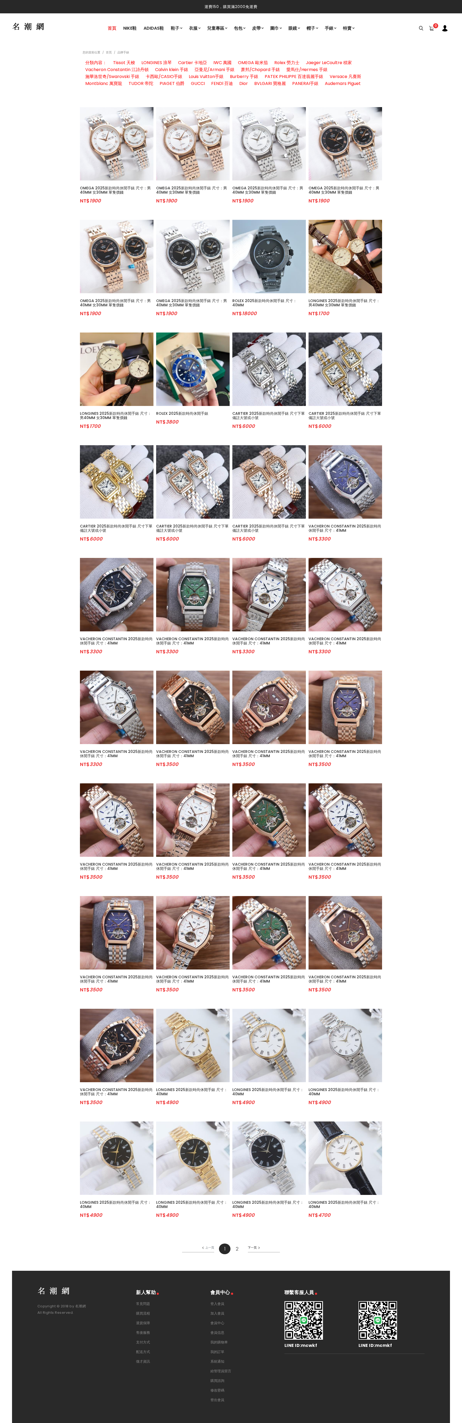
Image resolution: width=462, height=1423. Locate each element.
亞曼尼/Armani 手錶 (214, 70)
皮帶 (256, 28)
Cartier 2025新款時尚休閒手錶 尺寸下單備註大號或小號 (268, 415)
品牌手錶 (123, 52)
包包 (238, 28)
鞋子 (175, 28)
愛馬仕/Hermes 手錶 (307, 70)
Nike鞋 (130, 28)
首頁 (112, 28)
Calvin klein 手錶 (171, 70)
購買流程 (143, 1313)
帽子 (311, 28)
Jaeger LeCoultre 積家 (329, 63)
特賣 (347, 28)
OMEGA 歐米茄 (253, 63)
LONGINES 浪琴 (156, 63)
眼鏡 (292, 28)
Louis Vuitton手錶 (206, 76)
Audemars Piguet (343, 83)
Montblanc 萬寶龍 (103, 83)
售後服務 (143, 1332)
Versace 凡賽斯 (345, 76)
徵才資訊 (143, 1361)
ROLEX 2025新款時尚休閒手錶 (182, 413)
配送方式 (143, 1351)
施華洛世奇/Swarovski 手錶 (112, 76)
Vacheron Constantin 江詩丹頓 (117, 70)
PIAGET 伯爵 (172, 83)
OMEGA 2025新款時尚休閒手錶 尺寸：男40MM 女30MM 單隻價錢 (115, 190)
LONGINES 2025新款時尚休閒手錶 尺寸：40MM (192, 1092)
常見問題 (143, 1303)
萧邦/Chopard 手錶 (260, 70)
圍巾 (274, 28)
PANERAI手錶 (305, 83)
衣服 (193, 28)
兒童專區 (215, 28)
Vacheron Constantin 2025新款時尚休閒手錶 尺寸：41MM (345, 528)
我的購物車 (219, 1342)
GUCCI (198, 83)
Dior (243, 83)
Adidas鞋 (154, 28)
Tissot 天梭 (124, 63)
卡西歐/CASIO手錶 (164, 76)
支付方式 (143, 1342)
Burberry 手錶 (244, 76)
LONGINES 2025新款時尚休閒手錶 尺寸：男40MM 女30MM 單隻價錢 (344, 303)
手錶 (329, 28)
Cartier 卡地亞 (192, 63)
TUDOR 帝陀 (141, 83)
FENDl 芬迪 (222, 83)
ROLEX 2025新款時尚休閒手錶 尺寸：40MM (264, 303)
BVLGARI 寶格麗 (270, 83)
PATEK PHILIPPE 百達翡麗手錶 (294, 76)
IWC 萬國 (222, 63)
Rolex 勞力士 (286, 63)
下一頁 (252, 1247)
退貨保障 (143, 1323)
